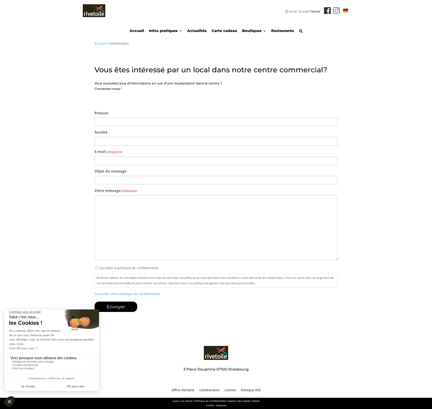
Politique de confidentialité (210, 401)
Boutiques (252, 31)
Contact (230, 390)
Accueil (137, 31)
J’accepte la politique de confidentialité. (129, 268)
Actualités (197, 31)
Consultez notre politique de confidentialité (127, 294)
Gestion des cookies (239, 401)
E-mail (108, 151)
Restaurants (282, 31)
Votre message (115, 190)
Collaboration (209, 390)
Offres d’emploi (182, 390)
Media (256, 401)
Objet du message (110, 171)
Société (100, 132)
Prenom (101, 113)
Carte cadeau (224, 31)
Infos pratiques (163, 31)
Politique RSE (251, 390)
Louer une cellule (182, 401)
